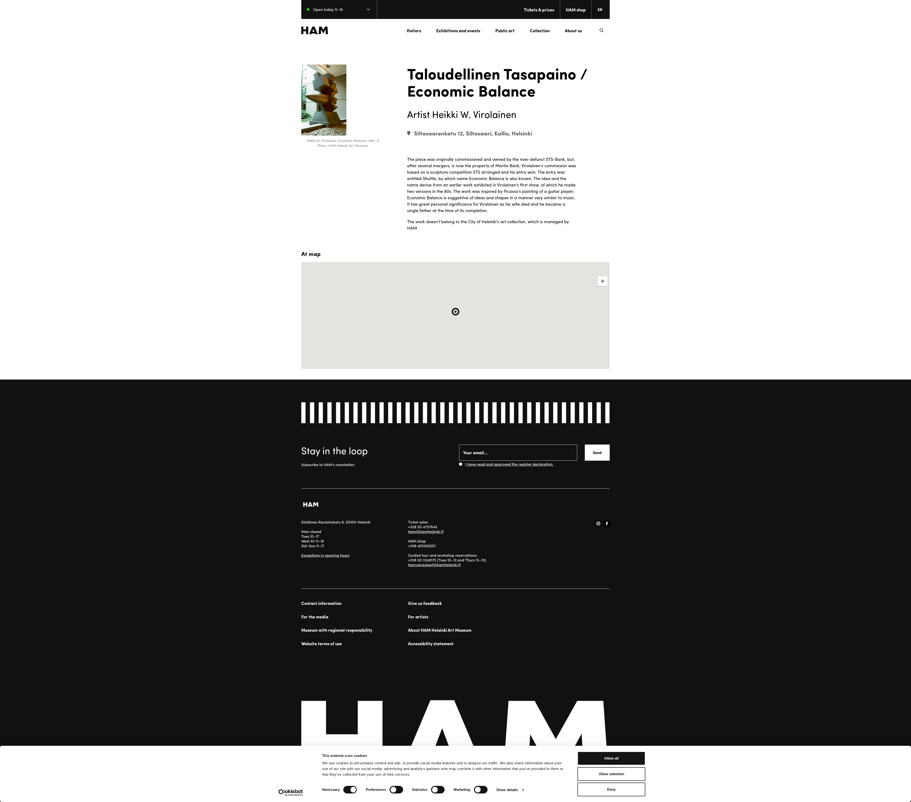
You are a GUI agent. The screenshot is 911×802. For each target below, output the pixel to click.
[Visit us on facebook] (607, 523)
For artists (418, 616)
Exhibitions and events (458, 30)
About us (573, 30)
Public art (505, 30)
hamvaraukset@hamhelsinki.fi (434, 564)
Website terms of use (321, 643)
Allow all (611, 758)
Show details (507, 790)
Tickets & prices (539, 10)
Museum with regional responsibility (336, 630)
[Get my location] (602, 281)
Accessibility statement (431, 643)
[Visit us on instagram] (598, 523)
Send (597, 452)
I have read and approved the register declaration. (509, 464)
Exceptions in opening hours (325, 555)
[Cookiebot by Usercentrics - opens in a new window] (290, 792)
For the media (314, 616)
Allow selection (611, 774)
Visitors (414, 30)
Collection (540, 30)
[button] (601, 30)
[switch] (396, 789)
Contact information (321, 603)
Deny (611, 789)
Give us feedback (425, 603)
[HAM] (314, 30)
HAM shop (576, 10)
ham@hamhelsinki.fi (426, 531)
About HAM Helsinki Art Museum (439, 630)
